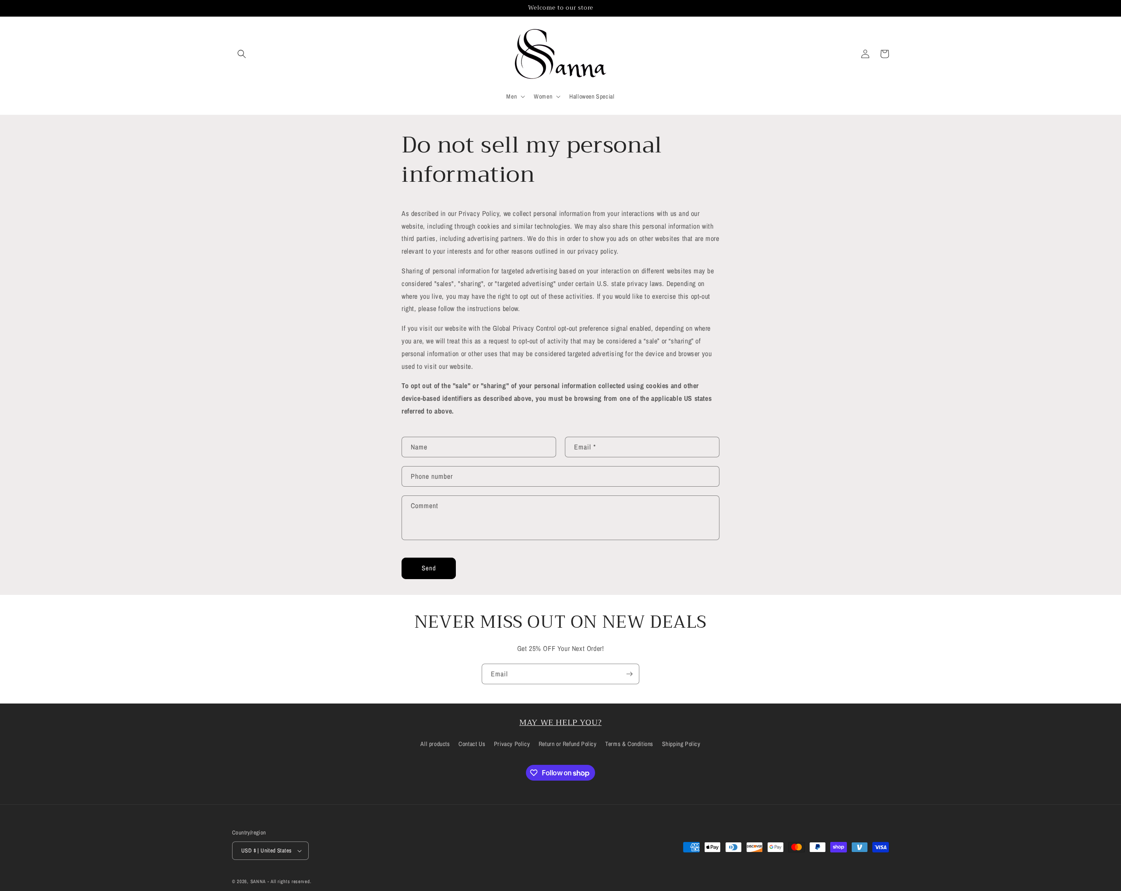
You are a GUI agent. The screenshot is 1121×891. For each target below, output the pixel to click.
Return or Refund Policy (568, 744)
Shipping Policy (681, 744)
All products (435, 744)
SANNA (258, 881)
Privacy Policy (512, 744)
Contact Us (471, 744)
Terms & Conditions (629, 744)
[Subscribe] (629, 674)
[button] (241, 54)
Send (429, 568)
